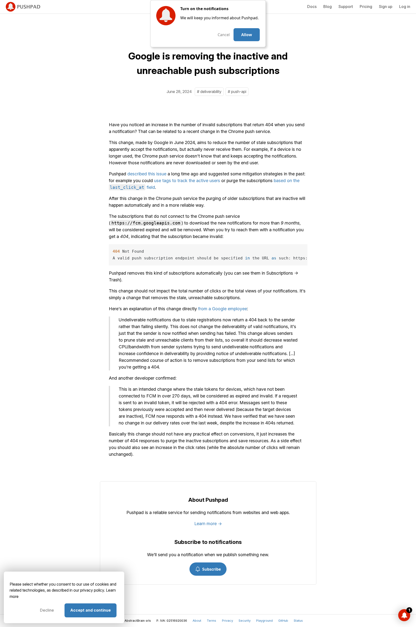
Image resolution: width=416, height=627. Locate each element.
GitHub (283, 620)
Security (245, 620)
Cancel (224, 34)
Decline (47, 610)
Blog (327, 6)
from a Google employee (222, 308)
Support (345, 6)
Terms (211, 620)
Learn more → (208, 523)
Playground (264, 620)
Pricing (366, 6)
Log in (404, 6)
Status (298, 620)
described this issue (146, 173)
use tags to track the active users (187, 180)
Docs (312, 6)
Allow (246, 34)
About (197, 620)
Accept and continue (90, 610)
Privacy (227, 620)
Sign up (385, 6)
